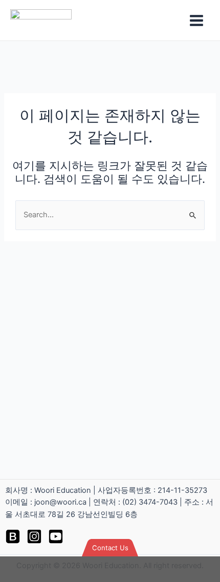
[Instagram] (34, 536)
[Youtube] (55, 536)
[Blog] (12, 536)
